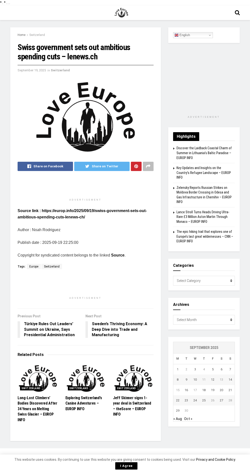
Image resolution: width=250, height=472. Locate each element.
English (184, 35)
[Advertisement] (85, 187)
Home (21, 35)
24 (195, 400)
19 (212, 390)
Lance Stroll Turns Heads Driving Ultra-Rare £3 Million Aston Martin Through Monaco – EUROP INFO (203, 217)
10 (195, 379)
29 (177, 410)
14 (230, 379)
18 (204, 390)
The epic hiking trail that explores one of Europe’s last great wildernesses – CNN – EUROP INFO (205, 236)
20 (221, 390)
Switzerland (37, 35)
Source (118, 255)
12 (212, 379)
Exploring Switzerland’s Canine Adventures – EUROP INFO (83, 403)
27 (221, 400)
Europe (33, 266)
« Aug (177, 419)
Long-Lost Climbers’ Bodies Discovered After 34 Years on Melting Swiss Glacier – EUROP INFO (37, 409)
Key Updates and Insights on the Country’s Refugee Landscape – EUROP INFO (204, 172)
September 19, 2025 (32, 70)
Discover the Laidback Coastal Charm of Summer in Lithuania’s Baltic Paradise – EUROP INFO (204, 153)
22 (177, 400)
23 (186, 400)
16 (186, 390)
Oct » (188, 419)
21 (230, 390)
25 (204, 400)
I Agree (126, 466)
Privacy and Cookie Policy (215, 459)
